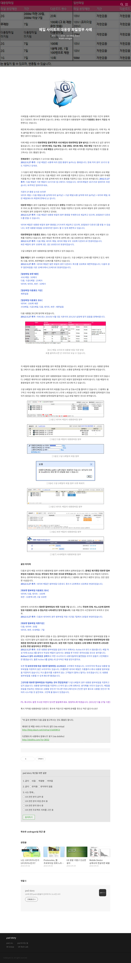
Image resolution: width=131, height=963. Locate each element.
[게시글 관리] (31, 759)
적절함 (45, 780)
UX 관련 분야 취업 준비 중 (36, 801)
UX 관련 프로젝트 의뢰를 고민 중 (39, 809)
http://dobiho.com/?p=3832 (35, 739)
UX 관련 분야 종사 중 (34, 805)
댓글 (23, 880)
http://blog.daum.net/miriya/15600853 (41, 729)
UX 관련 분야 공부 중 (34, 796)
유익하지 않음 (46, 786)
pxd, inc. (9, 943)
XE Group (10, 947)
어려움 (50, 780)
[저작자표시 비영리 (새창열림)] (48, 759)
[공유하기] (28, 759)
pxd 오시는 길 (22, 943)
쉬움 (42, 780)
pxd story (30, 890)
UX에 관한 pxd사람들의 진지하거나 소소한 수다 (42, 894)
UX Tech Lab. (23, 947)
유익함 (42, 786)
